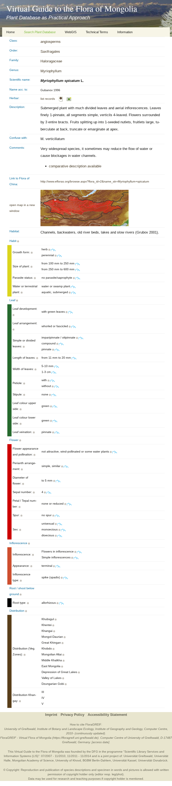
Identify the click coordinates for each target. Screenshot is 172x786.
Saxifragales (50, 52)
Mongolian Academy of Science (33, 760)
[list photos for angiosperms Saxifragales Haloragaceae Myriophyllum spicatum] (69, 98)
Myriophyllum (50, 71)
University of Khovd (68, 760)
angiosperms (50, 42)
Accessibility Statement (107, 715)
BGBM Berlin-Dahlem (97, 760)
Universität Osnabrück (152, 760)
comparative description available (75, 166)
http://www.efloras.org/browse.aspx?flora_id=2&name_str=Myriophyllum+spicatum (94, 181)
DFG (95, 751)
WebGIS (71, 32)
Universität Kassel (124, 760)
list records (47, 98)
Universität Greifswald (138, 756)
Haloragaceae (51, 61)
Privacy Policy (72, 715)
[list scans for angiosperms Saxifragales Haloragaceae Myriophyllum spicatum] (60, 98)
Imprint (51, 715)
